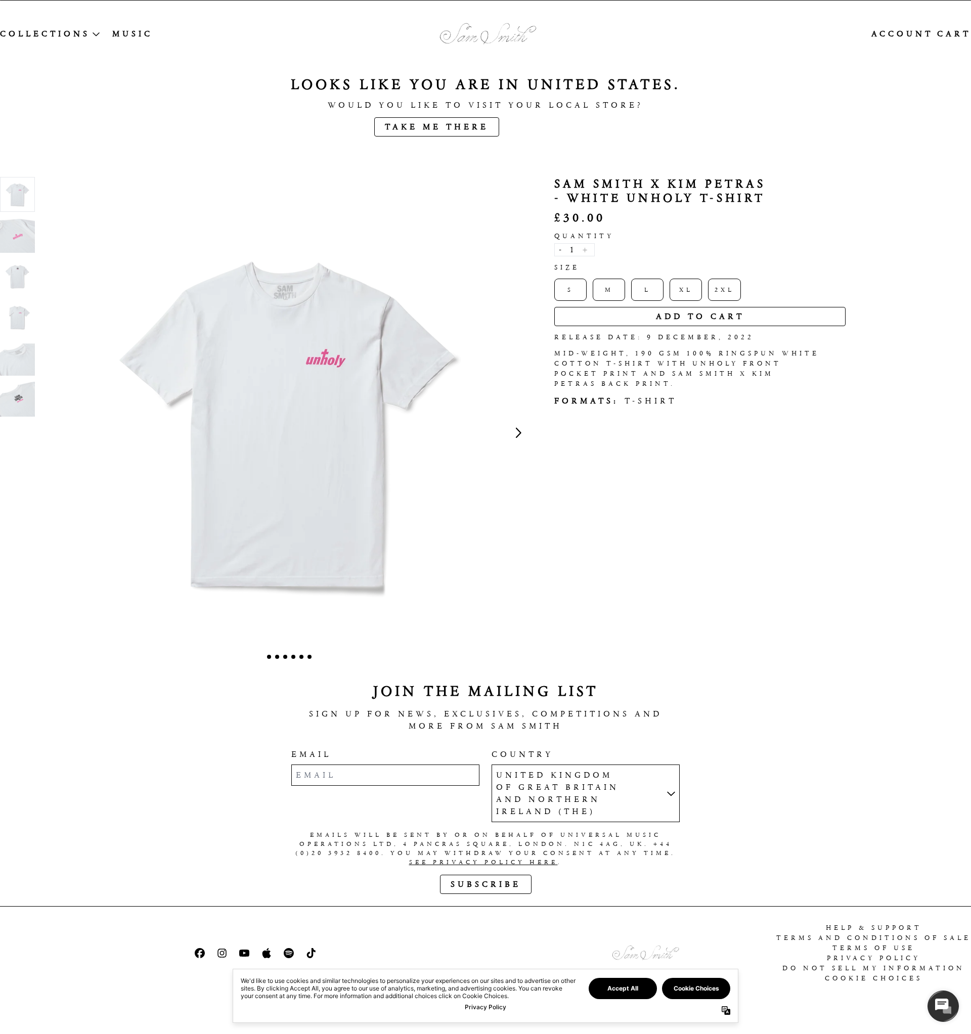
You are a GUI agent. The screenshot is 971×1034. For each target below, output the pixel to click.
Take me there (437, 126)
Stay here (551, 126)
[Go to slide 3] (285, 657)
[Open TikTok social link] (311, 953)
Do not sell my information (873, 968)
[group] (17, 194)
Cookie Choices (873, 978)
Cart (954, 33)
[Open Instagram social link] (222, 953)
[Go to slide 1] (269, 657)
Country (522, 754)
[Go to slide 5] (301, 657)
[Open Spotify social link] (289, 953)
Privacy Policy (873, 958)
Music (132, 33)
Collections (45, 33)
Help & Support (874, 927)
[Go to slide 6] (309, 657)
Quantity (584, 236)
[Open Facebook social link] (200, 953)
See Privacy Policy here (483, 862)
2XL (724, 289)
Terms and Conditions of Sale (873, 937)
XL (686, 289)
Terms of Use (873, 948)
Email (311, 754)
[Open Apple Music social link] (266, 953)
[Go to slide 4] (293, 657)
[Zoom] (289, 422)
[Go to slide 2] (277, 657)
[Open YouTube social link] (244, 953)
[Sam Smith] (485, 34)
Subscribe (486, 884)
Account (902, 33)
